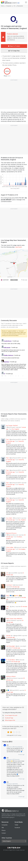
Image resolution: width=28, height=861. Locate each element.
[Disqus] (14, 357)
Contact (4, 833)
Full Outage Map (15, 50)
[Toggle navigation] (26, 2)
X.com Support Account (11, 715)
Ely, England (15, 429)
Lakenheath (18, 247)
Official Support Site (10, 720)
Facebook (17, 827)
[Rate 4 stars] (16, 732)
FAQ (3, 827)
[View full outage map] (14, 263)
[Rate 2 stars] (11, 732)
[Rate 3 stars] (14, 732)
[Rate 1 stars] (8, 732)
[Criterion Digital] (14, 847)
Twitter (16, 825)
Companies (8, 6)
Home (2, 6)
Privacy (3, 830)
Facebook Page (9, 718)
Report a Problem (15, 46)
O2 (14, 6)
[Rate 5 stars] (19, 732)
